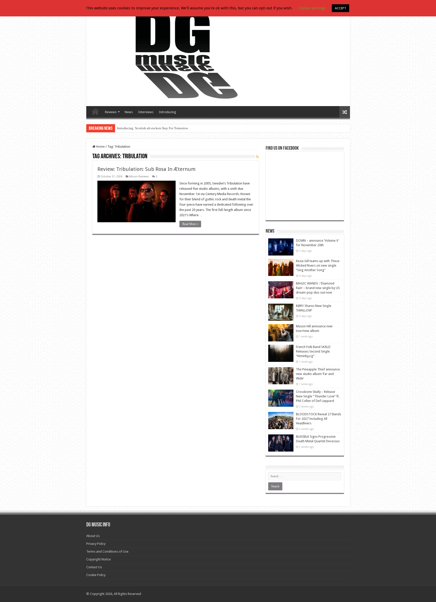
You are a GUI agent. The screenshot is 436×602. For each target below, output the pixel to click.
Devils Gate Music (95, 111)
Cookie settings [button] (311, 8)
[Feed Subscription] (257, 157)
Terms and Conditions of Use (107, 551)
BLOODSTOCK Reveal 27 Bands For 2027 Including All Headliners (318, 418)
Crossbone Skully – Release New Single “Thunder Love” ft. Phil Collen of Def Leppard (317, 396)
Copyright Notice (98, 559)
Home (100, 146)
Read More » (190, 224)
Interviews (145, 112)
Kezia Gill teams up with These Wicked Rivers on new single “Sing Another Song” (317, 265)
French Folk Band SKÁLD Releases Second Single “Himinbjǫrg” (313, 351)
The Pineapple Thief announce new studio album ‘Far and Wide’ (318, 373)
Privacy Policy (95, 544)
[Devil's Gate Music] (218, 56)
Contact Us (94, 567)
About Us (93, 536)
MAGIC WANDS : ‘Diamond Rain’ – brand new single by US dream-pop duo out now (318, 287)
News (129, 112)
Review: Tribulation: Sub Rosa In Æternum (146, 169)
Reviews (111, 112)
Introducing (167, 112)
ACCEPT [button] (340, 8)
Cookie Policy (95, 575)
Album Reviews (139, 176)
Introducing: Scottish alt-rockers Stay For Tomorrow (152, 128)
